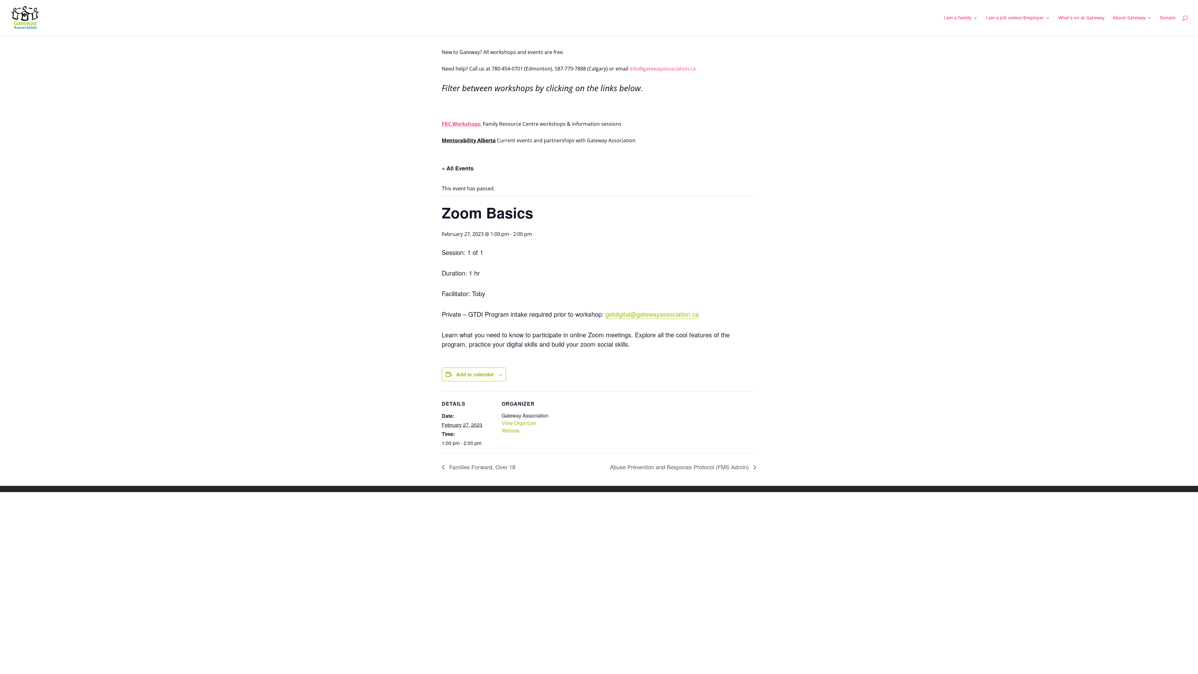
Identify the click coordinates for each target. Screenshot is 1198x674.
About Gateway (1129, 18)
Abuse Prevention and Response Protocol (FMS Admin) (680, 467)
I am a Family (958, 18)
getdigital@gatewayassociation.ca (652, 314)
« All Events (458, 168)
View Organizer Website (519, 426)
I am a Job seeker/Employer (1015, 18)
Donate (1168, 18)
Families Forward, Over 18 (481, 467)
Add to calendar (475, 374)
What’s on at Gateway (1081, 18)
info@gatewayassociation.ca (663, 68)
